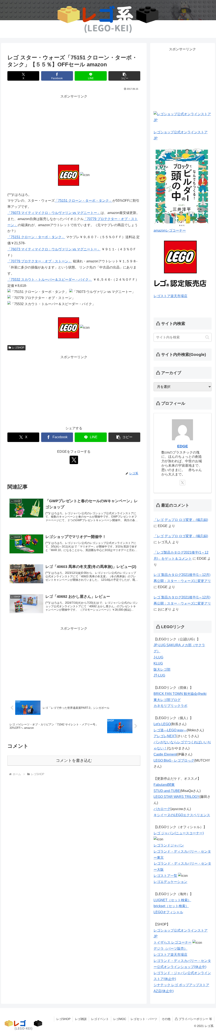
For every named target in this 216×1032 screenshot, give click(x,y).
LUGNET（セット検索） (172, 900)
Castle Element (165, 754)
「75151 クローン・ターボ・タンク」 (83, 200)
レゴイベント (100, 1019)
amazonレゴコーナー (170, 230)
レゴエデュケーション (170, 882)
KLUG (158, 663)
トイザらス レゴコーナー (173, 942)
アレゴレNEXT (165, 736)
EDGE (182, 446)
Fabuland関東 (164, 784)
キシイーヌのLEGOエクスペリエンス (182, 815)
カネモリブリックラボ (170, 706)
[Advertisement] (73, 129)
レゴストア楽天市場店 (170, 296)
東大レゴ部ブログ (167, 700)
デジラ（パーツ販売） (170, 948)
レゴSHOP (18, 347)
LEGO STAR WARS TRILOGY (176, 796)
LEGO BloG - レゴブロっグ (174, 760)
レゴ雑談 (81, 1019)
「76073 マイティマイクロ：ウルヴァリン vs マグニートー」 (53, 213)
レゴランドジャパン (169, 845)
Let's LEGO (162, 724)
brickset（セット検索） (171, 906)
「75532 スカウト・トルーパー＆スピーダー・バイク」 (49, 279)
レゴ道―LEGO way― (170, 730)
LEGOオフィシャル (168, 912)
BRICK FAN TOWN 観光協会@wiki (180, 694)
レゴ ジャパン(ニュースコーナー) (179, 833)
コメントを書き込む (74, 760)
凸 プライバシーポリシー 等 (193, 1019)
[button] (124, 76)
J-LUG (158, 657)
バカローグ (162, 809)
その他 (166, 1019)
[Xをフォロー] (74, 460)
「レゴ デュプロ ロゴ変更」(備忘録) (181, 520)
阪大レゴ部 (162, 669)
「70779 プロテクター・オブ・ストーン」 (39, 261)
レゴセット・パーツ (144, 1019)
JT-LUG (159, 675)
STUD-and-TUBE (167, 791)
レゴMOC (119, 1019)
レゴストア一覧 (165, 875)
